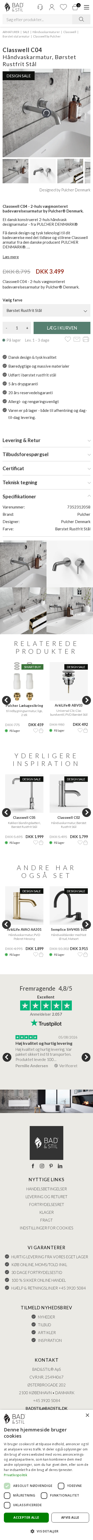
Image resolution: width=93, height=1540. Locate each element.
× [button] (87, 1415)
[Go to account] (52, 7)
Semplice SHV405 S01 (69, 929)
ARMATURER (11, 32)
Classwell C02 (68, 817)
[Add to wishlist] (68, 340)
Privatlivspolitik (15, 1475)
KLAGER (46, 1212)
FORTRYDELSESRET (46, 1204)
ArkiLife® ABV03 (69, 705)
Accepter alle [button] (26, 1517)
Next (86, 700)
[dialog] (46, 1475)
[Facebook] (33, 1166)
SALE (26, 32)
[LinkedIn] (60, 1166)
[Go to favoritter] (63, 7)
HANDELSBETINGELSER (46, 1188)
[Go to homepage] (14, 7)
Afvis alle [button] (70, 1517)
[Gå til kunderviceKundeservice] (40, 7)
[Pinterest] (51, 1166)
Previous (6, 700)
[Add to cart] (41, 730)
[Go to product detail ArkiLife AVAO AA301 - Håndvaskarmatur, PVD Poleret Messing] (24, 905)
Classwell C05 (24, 817)
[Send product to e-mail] (77, 340)
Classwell (69, 32)
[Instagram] (42, 1166)
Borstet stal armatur (16, 36)
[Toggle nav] (86, 7)
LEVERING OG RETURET (46, 1196)
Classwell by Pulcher (47, 36)
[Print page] (86, 340)
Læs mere (11, 256)
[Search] (81, 19)
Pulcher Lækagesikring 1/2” (24, 705)
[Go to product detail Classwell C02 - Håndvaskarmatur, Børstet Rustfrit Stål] (69, 793)
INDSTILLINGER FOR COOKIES (46, 1227)
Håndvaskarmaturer (46, 32)
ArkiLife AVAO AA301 (24, 929)
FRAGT (46, 1220)
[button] (46, 1531)
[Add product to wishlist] (35, 730)
